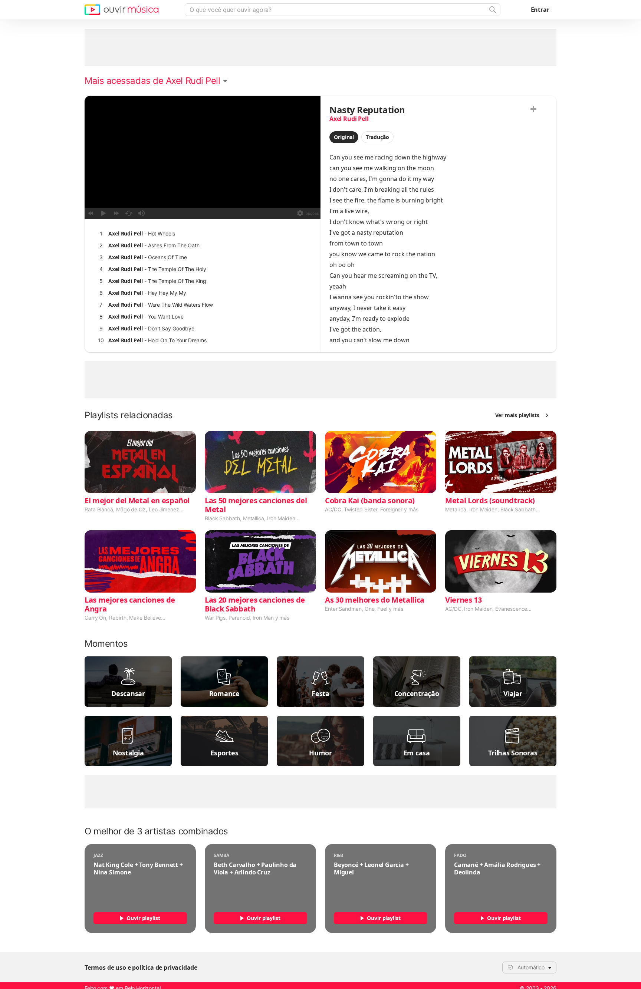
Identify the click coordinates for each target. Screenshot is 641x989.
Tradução (377, 137)
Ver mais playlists (517, 415)
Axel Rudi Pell (349, 119)
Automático (531, 967)
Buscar (492, 9)
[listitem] (200, 234)
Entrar (540, 10)
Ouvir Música (121, 9)
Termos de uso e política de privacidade (141, 967)
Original (344, 137)
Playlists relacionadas (129, 415)
